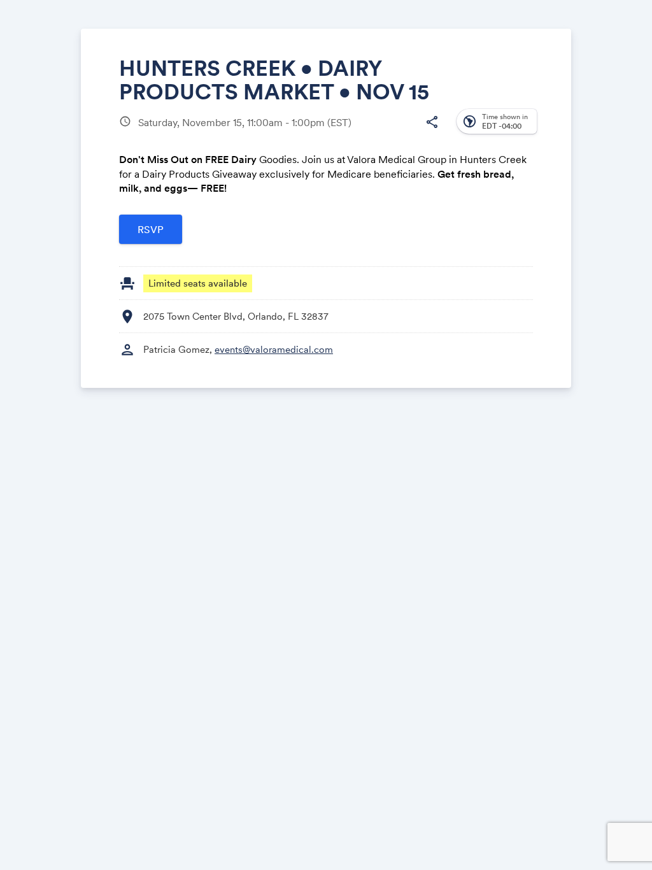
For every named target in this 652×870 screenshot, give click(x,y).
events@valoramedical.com (274, 349)
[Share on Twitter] (358, 132)
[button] (431, 122)
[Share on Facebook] (333, 132)
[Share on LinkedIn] (382, 132)
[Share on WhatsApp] (406, 132)
